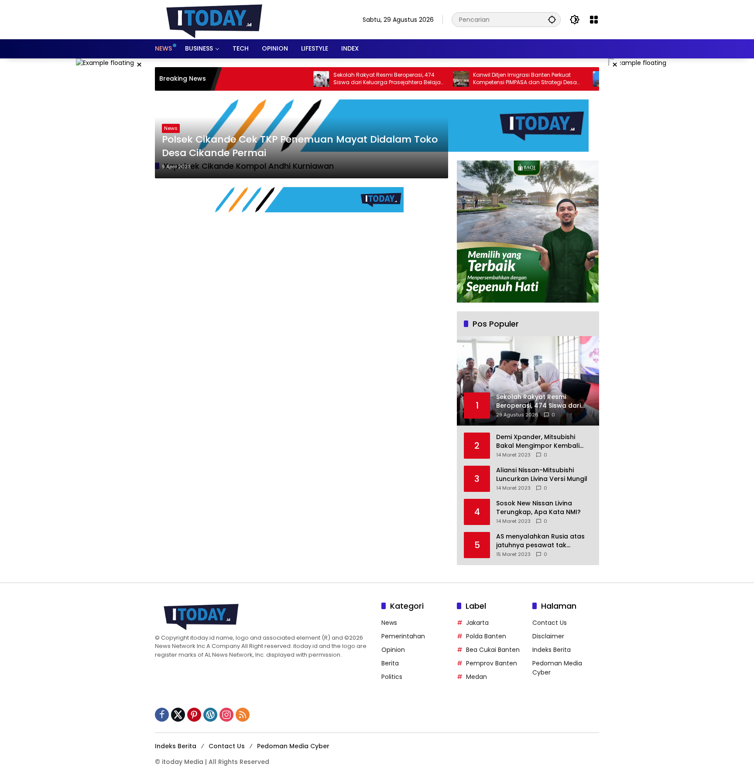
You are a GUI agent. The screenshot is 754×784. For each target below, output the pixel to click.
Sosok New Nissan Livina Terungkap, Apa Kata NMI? (538, 507)
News (171, 128)
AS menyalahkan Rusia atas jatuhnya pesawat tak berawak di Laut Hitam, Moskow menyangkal (540, 540)
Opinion (393, 649)
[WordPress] (210, 715)
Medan (476, 676)
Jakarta (477, 622)
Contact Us (549, 622)
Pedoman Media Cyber (293, 746)
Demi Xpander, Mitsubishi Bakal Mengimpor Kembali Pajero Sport (537, 441)
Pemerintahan (403, 636)
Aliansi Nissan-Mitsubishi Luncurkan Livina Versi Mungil (541, 474)
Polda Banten (486, 636)
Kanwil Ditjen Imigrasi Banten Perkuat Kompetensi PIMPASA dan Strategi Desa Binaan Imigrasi (501, 79)
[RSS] (243, 715)
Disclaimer (548, 636)
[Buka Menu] (594, 19)
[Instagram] (226, 715)
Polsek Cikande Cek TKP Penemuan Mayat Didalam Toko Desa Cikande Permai (300, 146)
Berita (390, 663)
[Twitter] (178, 715)
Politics (391, 676)
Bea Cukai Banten (493, 649)
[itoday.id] (214, 19)
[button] (552, 19)
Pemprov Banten (491, 663)
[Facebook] (162, 715)
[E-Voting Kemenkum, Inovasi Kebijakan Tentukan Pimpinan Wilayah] (576, 79)
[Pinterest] (194, 715)
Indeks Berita (551, 649)
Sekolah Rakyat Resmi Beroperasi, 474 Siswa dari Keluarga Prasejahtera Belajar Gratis (363, 79)
